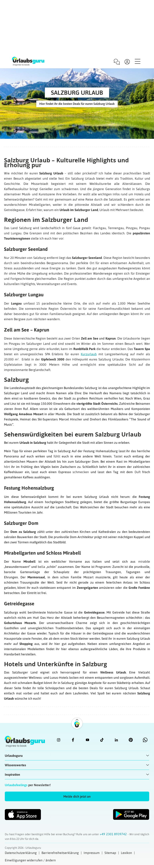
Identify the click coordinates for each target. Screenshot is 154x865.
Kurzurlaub (89, 354)
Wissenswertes (15, 765)
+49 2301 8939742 (114, 834)
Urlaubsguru (14, 755)
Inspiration (12, 774)
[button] (77, 796)
